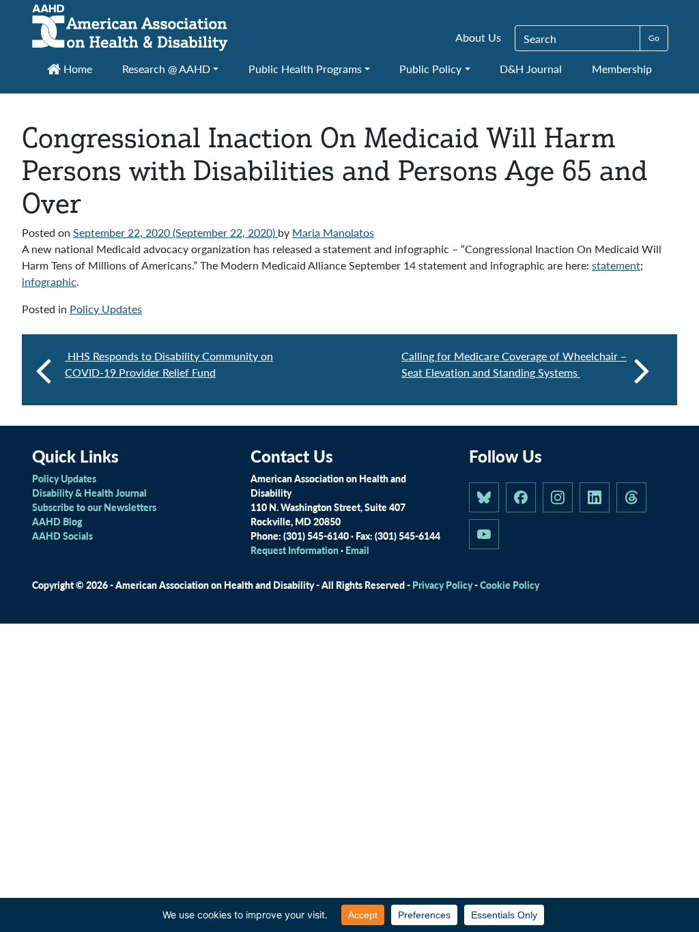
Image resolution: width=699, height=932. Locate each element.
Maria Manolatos (333, 232)
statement (616, 265)
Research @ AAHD (166, 68)
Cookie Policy (509, 585)
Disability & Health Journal (89, 492)
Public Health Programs (305, 68)
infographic (49, 281)
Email (357, 550)
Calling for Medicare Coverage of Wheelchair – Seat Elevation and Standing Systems (514, 364)
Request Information (295, 550)
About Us (478, 37)
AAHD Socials (62, 535)
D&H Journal (531, 68)
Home (76, 68)
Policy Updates (106, 309)
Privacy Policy (442, 585)
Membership (622, 68)
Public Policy (430, 68)
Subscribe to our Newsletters (94, 507)
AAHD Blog (57, 521)
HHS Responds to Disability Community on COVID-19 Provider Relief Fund (169, 364)
